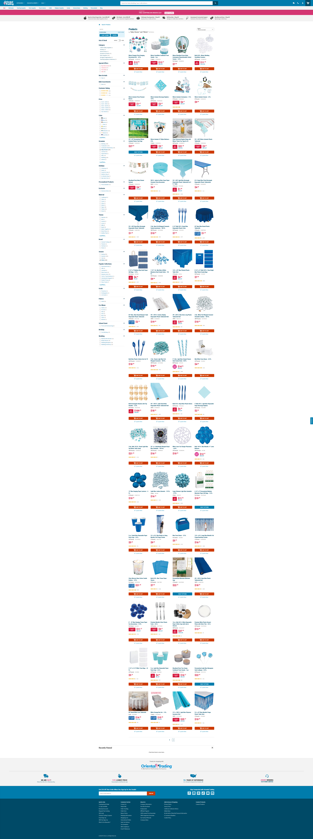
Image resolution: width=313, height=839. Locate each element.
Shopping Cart (124, 817)
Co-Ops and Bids (103, 806)
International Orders (126, 820)
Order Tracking (124, 809)
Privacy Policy (167, 804)
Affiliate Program (144, 811)
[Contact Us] (298, 3)
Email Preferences (125, 829)
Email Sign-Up (102, 817)
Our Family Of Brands (145, 817)
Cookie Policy (167, 817)
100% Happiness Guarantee (147, 815)
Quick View (139, 72)
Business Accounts (103, 809)
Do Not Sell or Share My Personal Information (175, 813)
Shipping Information (126, 815)
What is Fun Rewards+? (104, 822)
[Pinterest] (198, 793)
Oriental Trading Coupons (105, 815)
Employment (143, 809)
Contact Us (123, 804)
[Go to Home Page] (99, 24)
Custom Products (200, 804)
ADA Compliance (125, 826)
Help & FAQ (123, 806)
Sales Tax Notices (125, 822)
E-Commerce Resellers (169, 815)
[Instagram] (212, 793)
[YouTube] (208, 793)
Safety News (167, 811)
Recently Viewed (105, 747)
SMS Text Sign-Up (103, 820)
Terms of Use (167, 806)
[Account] (302, 3)
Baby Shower (105, 35)
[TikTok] (203, 793)
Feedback (311, 420)
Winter (115, 35)
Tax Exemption (124, 824)
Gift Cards (101, 813)
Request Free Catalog (104, 811)
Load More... (103, 137)
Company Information (146, 804)
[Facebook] (189, 793)
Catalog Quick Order (104, 804)
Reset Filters (121, 32)
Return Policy (124, 813)
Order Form (123, 811)
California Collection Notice (171, 809)
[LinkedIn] (194, 793)
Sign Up (151, 793)
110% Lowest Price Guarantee (147, 813)
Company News (144, 820)
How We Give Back (145, 806)
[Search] (215, 3)
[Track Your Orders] (294, 3)
